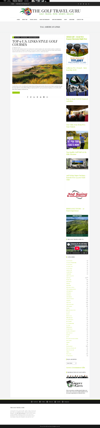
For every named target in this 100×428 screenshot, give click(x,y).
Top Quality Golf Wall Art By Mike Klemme (76, 153)
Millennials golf (77, 317)
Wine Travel (77, 353)
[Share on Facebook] (27, 97)
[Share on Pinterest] (37, 97)
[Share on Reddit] (44, 97)
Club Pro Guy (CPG (70, 275)
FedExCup (76, 277)
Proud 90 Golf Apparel (77, 331)
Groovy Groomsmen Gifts (75, 367)
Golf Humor (77, 293)
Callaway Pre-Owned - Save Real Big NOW (76, 69)
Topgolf (77, 342)
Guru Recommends (57, 19)
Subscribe (71, 19)
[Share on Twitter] (31, 97)
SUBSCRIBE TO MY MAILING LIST (22, 3)
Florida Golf (77, 279)
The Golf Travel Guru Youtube (77, 338)
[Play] (68, 253)
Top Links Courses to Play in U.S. (34, 51)
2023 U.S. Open (77, 268)
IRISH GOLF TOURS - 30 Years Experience (75, 209)
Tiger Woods (77, 340)
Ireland (77, 308)
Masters (77, 313)
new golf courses (77, 319)
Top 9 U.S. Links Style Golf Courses (34, 43)
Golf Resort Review (77, 298)
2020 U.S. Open (77, 260)
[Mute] (84, 253)
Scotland (77, 334)
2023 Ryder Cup (77, 266)
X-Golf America (77, 355)
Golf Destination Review (77, 289)
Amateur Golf (77, 270)
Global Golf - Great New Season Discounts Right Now (76, 38)
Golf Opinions (77, 296)
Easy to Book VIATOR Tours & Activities (77, 100)
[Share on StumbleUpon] (41, 97)
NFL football (77, 321)
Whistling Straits (44, 51)
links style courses (41, 50)
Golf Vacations (24, 37)
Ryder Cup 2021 (77, 332)
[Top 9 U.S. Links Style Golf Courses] (37, 69)
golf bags (77, 283)
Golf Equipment (77, 291)
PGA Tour (77, 325)
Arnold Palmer (77, 272)
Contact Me (80, 19)
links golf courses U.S (21, 50)
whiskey (77, 351)
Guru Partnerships (45, 19)
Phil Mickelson (77, 327)
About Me (24, 19)
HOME (12, 3)
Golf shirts (77, 300)
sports (77, 336)
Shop (65, 19)
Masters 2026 (77, 315)
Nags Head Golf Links (49, 50)
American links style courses (26, 49)
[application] (77, 248)
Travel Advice (33, 19)
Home (18, 19)
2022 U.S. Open (77, 264)
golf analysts (77, 281)
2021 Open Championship (77, 262)
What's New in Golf (77, 350)
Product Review (77, 329)
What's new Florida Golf (77, 348)
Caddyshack (77, 274)
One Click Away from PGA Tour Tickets (75, 126)
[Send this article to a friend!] (47, 97)
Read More (15, 92)
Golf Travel (17, 37)
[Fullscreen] (86, 253)
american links (16, 49)
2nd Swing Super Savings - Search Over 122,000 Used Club (76, 177)
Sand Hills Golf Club (22, 51)
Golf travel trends (77, 304)
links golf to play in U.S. (31, 50)
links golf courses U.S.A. (34, 37)
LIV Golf (77, 312)
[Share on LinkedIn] (34, 97)
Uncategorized (77, 346)
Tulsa (77, 344)
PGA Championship (77, 323)
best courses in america (37, 49)
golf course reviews (77, 287)
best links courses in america (49, 49)
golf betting (77, 285)
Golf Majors (77, 294)
